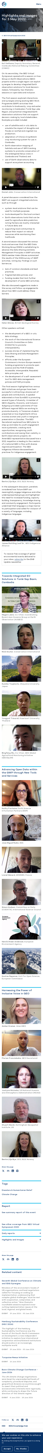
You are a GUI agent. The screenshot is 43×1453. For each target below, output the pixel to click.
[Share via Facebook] (8, 1259)
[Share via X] (3, 1259)
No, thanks (21, 1449)
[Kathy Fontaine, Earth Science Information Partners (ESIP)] (21, 793)
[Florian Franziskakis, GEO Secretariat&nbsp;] (21, 1043)
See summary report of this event (19, 1212)
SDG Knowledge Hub (18, 1426)
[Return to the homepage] (4, 4)
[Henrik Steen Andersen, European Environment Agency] (21, 927)
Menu (38, 4)
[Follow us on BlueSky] (27, 1420)
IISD (4, 1426)
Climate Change (9, 1194)
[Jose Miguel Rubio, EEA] (21, 828)
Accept (7, 1449)
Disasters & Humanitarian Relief (17, 1190)
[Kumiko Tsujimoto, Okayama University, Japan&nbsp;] (21, 669)
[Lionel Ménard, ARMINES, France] (21, 860)
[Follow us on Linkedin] (22, 1420)
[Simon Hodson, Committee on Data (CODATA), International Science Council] (21, 892)
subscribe (19, 559)
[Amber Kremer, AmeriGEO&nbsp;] (21, 1011)
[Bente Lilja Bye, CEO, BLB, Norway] (21, 1144)
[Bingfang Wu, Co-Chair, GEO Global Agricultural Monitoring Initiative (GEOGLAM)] (21, 738)
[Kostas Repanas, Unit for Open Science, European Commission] (21, 961)
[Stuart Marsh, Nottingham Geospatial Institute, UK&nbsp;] (21, 1110)
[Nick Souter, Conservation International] (21, 636)
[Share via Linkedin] (13, 1259)
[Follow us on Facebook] (18, 1420)
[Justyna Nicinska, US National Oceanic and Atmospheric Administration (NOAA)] (21, 1075)
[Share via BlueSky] (17, 1259)
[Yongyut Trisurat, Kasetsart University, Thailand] (21, 703)
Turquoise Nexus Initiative (15, 1357)
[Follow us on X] (12, 1420)
